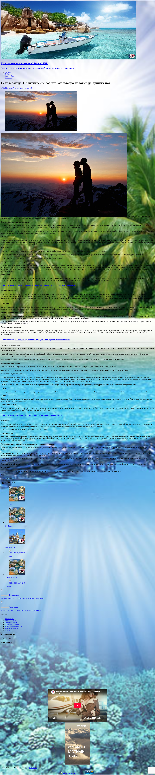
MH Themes (33, 768)
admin (11, 88)
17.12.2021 (4, 88)
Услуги (7, 630)
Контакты (8, 78)
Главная (8, 72)
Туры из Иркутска (11, 628)
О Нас (7, 74)
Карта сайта (9, 76)
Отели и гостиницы (12, 624)
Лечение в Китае (11, 621)
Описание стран (11, 622)
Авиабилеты (9, 619)
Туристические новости (22, 88)
